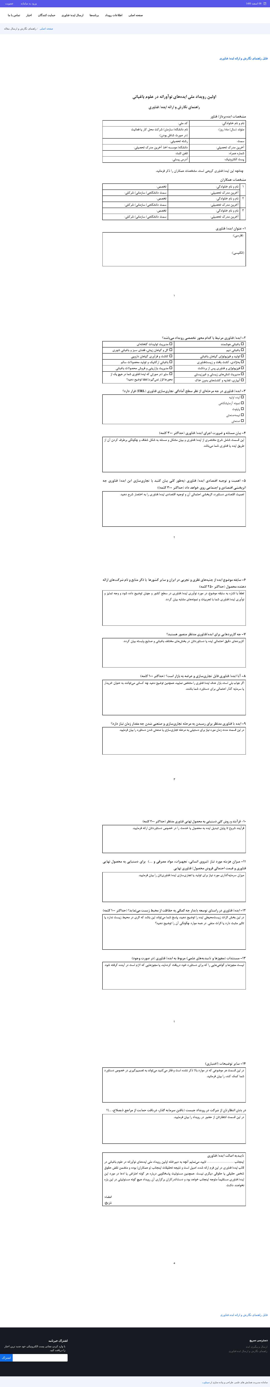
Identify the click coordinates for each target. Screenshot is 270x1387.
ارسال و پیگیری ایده (256, 1347)
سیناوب (206, 1382)
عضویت (9, 3)
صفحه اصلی (136, 15)
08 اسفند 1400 (255, 3)
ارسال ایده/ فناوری (72, 15)
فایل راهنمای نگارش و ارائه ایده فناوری (244, 1314)
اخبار (29, 15)
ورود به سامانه (29, 3)
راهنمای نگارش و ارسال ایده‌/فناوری (248, 1351)
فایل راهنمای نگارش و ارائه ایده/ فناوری (243, 58)
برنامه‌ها (94, 15)
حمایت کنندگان (46, 15)
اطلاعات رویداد (113, 15)
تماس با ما (14, 15)
